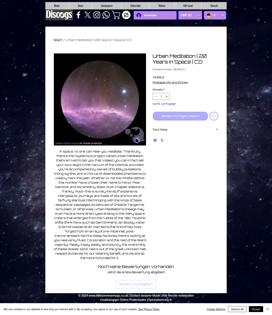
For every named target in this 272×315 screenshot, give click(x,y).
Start (58, 40)
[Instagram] (96, 14)
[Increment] (166, 96)
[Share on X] (162, 140)
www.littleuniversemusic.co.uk (108, 295)
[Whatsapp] (106, 14)
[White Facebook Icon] (78, 14)
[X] (87, 14)
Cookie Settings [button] (216, 309)
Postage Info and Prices (170, 82)
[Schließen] (267, 309)
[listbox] (190, 15)
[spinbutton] (161, 96)
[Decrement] (155, 96)
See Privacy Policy (149, 309)
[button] (122, 15)
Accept (256, 309)
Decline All (237, 309)
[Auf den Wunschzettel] (213, 116)
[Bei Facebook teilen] (155, 140)
